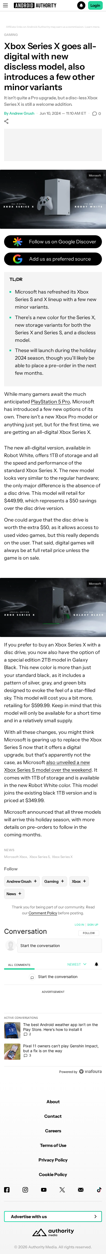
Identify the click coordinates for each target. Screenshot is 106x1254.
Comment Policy (43, 913)
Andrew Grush (21, 113)
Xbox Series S (39, 857)
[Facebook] (7, 1189)
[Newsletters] (80, 1189)
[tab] (19, 964)
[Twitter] (62, 1189)
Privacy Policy (53, 1160)
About (53, 1101)
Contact (53, 1116)
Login (95, 5)
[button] (53, 5)
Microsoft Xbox (15, 857)
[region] (53, 999)
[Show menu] (5, 5)
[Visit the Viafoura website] (90, 1071)
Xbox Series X (62, 857)
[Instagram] (25, 1189)
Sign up (92, 924)
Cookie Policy (53, 1174)
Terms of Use (53, 1145)
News (9, 850)
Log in (79, 924)
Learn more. (92, 27)
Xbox (79, 881)
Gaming (10, 35)
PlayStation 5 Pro (50, 402)
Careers (53, 1130)
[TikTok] (99, 1189)
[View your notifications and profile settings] (96, 964)
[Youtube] (43, 1189)
